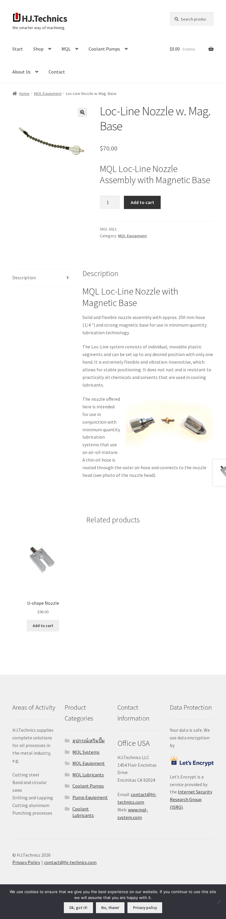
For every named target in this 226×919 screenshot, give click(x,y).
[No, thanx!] (219, 902)
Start (17, 49)
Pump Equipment (90, 797)
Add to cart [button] (43, 625)
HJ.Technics (44, 18)
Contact (57, 72)
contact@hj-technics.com (70, 862)
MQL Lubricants (88, 775)
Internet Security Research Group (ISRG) (191, 799)
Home (24, 93)
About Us (21, 72)
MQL (66, 49)
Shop (38, 49)
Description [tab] (24, 277)
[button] (82, 112)
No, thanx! (110, 907)
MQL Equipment (48, 93)
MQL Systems (85, 752)
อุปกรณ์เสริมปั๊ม (88, 740)
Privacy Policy (26, 862)
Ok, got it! (78, 907)
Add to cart (142, 202)
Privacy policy (145, 907)
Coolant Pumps (104, 49)
